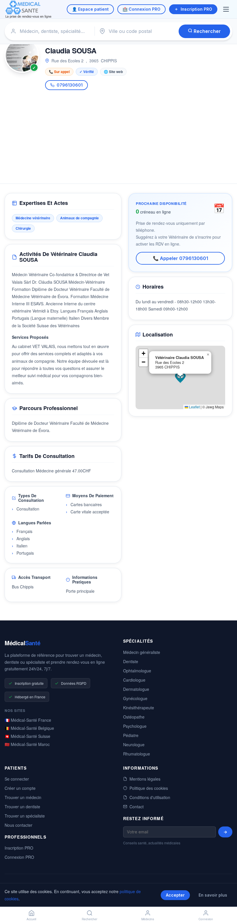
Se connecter (17, 779)
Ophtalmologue (137, 671)
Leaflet (194, 406)
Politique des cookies (148, 788)
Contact (136, 806)
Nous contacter (18, 825)
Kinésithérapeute (138, 707)
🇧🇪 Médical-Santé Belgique (29, 728)
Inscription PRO (196, 9)
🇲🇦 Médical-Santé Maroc (27, 744)
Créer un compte (20, 788)
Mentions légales (144, 779)
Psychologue (135, 726)
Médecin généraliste (141, 652)
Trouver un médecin (23, 797)
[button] (180, 377)
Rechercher (206, 31)
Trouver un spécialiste (25, 816)
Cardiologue (134, 680)
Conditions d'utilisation (149, 797)
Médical (22, 643)
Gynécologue (135, 698)
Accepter (175, 895)
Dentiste (130, 661)
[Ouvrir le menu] (226, 9)
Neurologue (134, 744)
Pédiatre (130, 735)
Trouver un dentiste (22, 806)
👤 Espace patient (90, 9)
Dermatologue (136, 689)
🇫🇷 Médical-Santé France (28, 720)
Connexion (206, 919)
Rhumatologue (136, 754)
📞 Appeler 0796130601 (180, 258)
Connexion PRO (19, 857)
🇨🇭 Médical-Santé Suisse (27, 736)
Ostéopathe (134, 717)
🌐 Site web (113, 71)
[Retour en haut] (226, 900)
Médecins (147, 919)
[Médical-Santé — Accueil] (28, 9)
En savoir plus (213, 895)
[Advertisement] (118, 133)
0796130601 (70, 85)
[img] (180, 377)
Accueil (31, 919)
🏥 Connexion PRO (141, 9)
